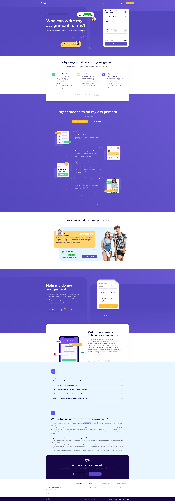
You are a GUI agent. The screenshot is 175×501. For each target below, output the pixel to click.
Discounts (80, 3)
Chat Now (117, 3)
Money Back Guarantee (122, 483)
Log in (123, 3)
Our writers (72, 3)
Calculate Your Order (80, 121)
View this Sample (108, 304)
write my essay (87, 422)
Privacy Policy (105, 483)
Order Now (130, 3)
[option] (74, 239)
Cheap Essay (105, 487)
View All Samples (54, 309)
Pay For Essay (92, 487)
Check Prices (97, 121)
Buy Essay (78, 487)
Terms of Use (79, 483)
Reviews (87, 3)
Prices (51, 3)
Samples (64, 3)
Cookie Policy (92, 483)
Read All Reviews (89, 256)
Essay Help (118, 487)
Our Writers (70, 309)
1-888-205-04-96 (108, 3)
